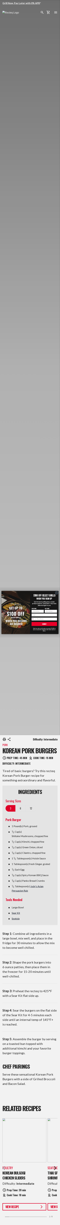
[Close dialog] (56, 592)
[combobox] (34, 619)
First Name (34, 608)
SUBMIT (44, 624)
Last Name (47, 608)
